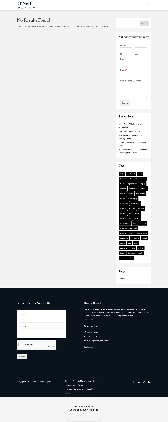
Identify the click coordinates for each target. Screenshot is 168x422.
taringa (140, 248)
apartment (131, 174)
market (123, 213)
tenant (122, 253)
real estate (135, 238)
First (122, 54)
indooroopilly (132, 198)
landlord (132, 208)
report (122, 243)
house (122, 198)
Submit (125, 103)
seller (136, 243)
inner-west (124, 203)
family (122, 193)
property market (126, 233)
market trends (134, 213)
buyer (122, 183)
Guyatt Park (140, 193)
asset (140, 174)
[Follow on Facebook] (133, 382)
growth (130, 193)
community (133, 188)
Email (123, 70)
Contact (122, 278)
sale (129, 243)
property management (128, 228)
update (122, 258)
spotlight (123, 248)
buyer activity (132, 183)
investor (123, 208)
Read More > (89, 320)
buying (142, 183)
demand (143, 188)
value (130, 258)
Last (136, 54)
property (143, 223)
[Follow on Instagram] (144, 382)
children (123, 188)
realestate (124, 238)
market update (125, 218)
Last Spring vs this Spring (129, 131)
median (137, 218)
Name (124, 45)
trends (140, 253)
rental (144, 238)
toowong (131, 253)
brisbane (123, 179)
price (134, 223)
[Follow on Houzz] (149, 382)
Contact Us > (89, 347)
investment (135, 203)
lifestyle (141, 208)
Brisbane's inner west (138, 179)
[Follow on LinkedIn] (138, 382)
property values (141, 233)
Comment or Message (130, 80)
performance (125, 223)
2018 (122, 174)
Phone (124, 59)
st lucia (132, 248)
